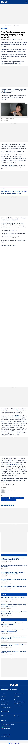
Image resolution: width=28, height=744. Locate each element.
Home (2, 25)
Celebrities (16, 25)
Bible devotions (13, 464)
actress (18, 409)
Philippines (3, 561)
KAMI (17, 416)
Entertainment (8, 25)
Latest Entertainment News (16, 497)
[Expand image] (26, 103)
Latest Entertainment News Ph (8, 500)
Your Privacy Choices (15, 743)
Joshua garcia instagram (7, 505)
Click (12, 165)
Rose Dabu (14, 39)
